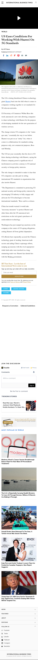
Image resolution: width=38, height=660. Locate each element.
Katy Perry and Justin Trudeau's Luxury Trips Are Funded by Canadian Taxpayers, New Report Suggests (18, 565)
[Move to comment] (26, 55)
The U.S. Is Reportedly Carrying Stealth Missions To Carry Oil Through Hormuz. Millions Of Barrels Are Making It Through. (18, 495)
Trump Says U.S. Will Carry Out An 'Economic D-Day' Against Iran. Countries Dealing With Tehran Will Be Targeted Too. (18, 598)
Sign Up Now (8, 422)
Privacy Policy (27, 282)
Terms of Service (15, 282)
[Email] (22, 55)
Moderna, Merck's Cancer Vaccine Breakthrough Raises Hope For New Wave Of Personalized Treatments (17, 461)
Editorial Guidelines (28, 306)
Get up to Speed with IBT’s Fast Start (25, 419)
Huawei (8, 101)
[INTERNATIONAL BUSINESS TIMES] (19, 3)
